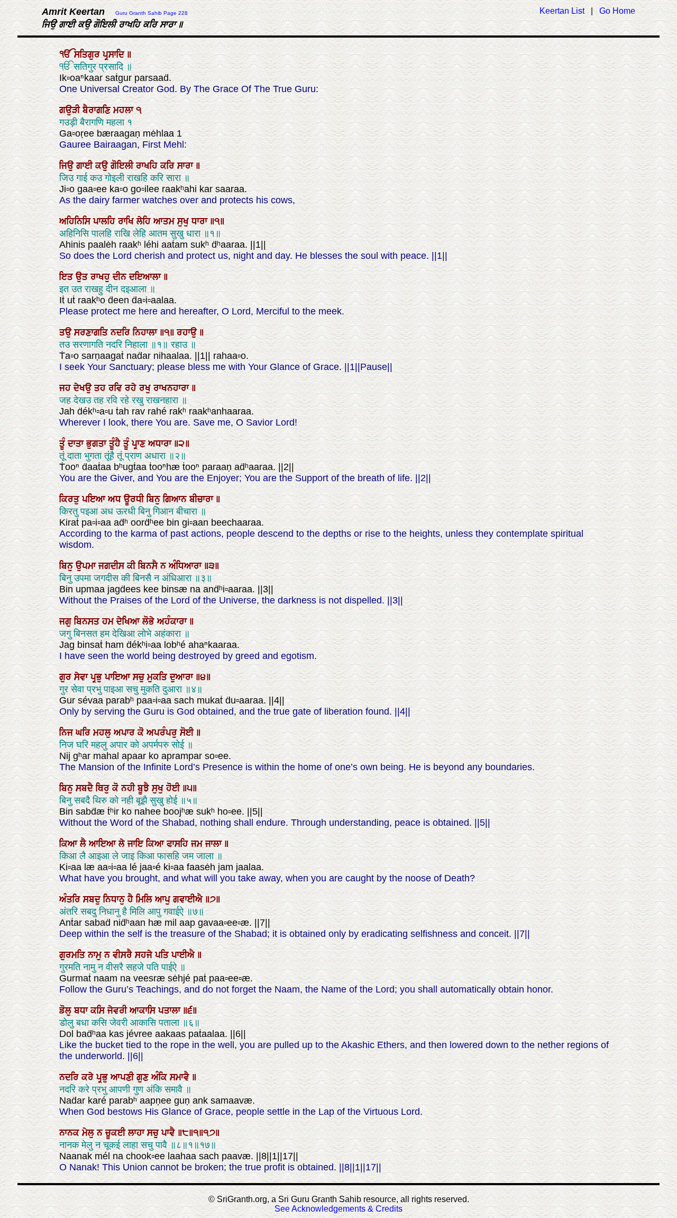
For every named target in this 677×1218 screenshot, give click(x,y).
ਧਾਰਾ (200, 221)
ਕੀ (132, 566)
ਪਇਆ (95, 499)
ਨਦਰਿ (122, 332)
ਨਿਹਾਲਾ (146, 332)
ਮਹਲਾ (124, 110)
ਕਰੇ (88, 1077)
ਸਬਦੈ (86, 788)
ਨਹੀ (129, 788)
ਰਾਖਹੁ (101, 276)
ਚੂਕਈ (116, 1132)
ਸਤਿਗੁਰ (88, 54)
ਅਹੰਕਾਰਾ (173, 621)
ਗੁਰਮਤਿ (73, 955)
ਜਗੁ (66, 621)
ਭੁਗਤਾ (97, 443)
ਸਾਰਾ (186, 165)
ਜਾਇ (136, 843)
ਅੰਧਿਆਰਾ (186, 566)
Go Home (617, 10)
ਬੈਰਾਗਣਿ (98, 110)
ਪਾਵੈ (169, 1132)
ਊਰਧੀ (135, 499)
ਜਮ (198, 843)
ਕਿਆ (69, 843)
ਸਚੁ (140, 677)
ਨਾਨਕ (70, 1132)
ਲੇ (122, 843)
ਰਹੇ (132, 388)
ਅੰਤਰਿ (71, 899)
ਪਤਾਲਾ (170, 1010)
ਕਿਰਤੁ (70, 499)
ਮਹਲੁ (103, 732)
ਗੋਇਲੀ (123, 165)
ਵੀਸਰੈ (124, 955)
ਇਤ (67, 276)
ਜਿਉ (67, 165)
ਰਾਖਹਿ (148, 165)
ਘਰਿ (84, 732)
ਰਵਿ (116, 388)
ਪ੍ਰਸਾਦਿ (115, 54)
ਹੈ (131, 899)
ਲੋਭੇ (149, 621)
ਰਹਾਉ (188, 332)
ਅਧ (116, 499)
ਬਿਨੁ (155, 499)
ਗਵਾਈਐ (189, 899)
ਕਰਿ (168, 165)
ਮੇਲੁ (89, 1132)
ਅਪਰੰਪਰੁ (163, 732)
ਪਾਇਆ (119, 677)
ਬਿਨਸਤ (88, 621)
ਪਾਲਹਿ (105, 221)
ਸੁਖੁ (184, 221)
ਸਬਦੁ (93, 899)
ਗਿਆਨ (176, 499)
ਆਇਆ (103, 843)
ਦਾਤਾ (77, 443)
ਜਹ (66, 388)
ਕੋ (142, 732)
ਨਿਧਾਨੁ (115, 899)
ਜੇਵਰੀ (118, 1010)
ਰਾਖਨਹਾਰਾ (172, 388)
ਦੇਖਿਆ (129, 621)
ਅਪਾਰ (126, 732)
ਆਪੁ (164, 899)
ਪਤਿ (163, 955)
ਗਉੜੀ (71, 110)
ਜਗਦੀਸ (112, 566)
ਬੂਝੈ (145, 788)
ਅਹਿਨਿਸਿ (76, 221)
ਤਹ (101, 388)
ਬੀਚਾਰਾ (202, 499)
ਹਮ (109, 621)
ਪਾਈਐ (184, 955)
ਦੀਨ (121, 276)
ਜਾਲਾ (214, 843)
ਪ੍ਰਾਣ (140, 443)
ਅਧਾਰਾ (161, 443)
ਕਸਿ (98, 1010)
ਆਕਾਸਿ (144, 1010)
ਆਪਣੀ (123, 1077)
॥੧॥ (168, 332)
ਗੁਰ (66, 677)
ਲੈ (84, 843)
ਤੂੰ (63, 443)
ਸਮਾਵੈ (181, 1077)
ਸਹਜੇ (145, 955)
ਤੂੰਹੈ (116, 443)
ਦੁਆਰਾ (183, 677)
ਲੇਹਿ (144, 221)
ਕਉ (103, 165)
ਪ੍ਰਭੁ (97, 677)
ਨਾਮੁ (96, 955)
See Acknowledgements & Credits (338, 1208)
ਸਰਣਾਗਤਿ (92, 332)
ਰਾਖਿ (127, 221)
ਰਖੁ (146, 388)
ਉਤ (83, 276)
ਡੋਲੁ (66, 1010)
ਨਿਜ (67, 732)
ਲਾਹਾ (137, 1132)
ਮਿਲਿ (145, 899)
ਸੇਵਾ (82, 677)
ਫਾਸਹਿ (179, 843)
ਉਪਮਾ (87, 566)
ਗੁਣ (143, 1077)
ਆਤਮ (165, 221)
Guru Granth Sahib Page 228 (151, 13)
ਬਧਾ (82, 1010)
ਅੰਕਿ (160, 1077)
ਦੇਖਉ (84, 388)
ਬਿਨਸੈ (149, 566)
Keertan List (561, 10)
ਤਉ (66, 332)
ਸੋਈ (188, 732)
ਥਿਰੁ (104, 788)
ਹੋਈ (174, 788)
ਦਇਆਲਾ (146, 276)
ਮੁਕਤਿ (158, 677)
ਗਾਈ (85, 165)
